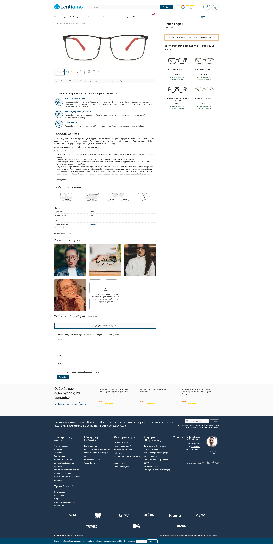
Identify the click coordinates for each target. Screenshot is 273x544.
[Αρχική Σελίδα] (55, 23)
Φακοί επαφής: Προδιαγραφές (155, 446)
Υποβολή (62, 377)
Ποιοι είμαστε (59, 492)
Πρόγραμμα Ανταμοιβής (123, 446)
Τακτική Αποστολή (121, 443)
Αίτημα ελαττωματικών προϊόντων (97, 449)
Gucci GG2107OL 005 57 (177, 70)
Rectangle (92, 224)
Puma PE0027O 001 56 (204, 70)
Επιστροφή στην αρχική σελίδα (63, 536)
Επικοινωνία (59, 505)
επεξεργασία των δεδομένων (82, 372)
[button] (60, 72)
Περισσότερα (129, 541)
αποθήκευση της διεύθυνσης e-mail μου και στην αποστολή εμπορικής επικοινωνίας (202, 426)
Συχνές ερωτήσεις (91, 446)
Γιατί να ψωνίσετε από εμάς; (65, 502)
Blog (56, 499)
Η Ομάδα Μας (59, 495)
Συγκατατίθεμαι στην (199, 426)
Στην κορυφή (79, 536)
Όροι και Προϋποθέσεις (63, 459)
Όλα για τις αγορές (61, 446)
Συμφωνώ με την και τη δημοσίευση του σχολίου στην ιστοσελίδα (92, 372)
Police (83, 24)
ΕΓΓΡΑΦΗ (214, 421)
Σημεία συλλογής (60, 456)
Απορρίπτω (152, 541)
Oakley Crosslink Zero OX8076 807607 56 (177, 99)
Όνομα (59, 355)
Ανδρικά (75, 24)
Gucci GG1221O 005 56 (204, 98)
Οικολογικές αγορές (122, 467)
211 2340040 (195, 447)
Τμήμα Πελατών (90, 463)
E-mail (59, 364)
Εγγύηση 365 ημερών (92, 459)
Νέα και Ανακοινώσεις (152, 466)
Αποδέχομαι (141, 541)
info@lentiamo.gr (194, 449)
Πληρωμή (58, 449)
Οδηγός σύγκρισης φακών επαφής (157, 470)
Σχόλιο (59, 339)
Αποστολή (58, 453)
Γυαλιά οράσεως (64, 24)
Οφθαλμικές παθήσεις (152, 449)
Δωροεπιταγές (119, 463)
